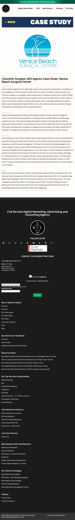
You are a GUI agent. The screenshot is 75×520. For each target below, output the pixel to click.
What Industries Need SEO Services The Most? (17, 363)
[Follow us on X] (10, 243)
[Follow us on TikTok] (40, 243)
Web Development (7, 451)
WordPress (5, 457)
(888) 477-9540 (6, 264)
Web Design (47, 8)
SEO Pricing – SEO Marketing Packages (14, 477)
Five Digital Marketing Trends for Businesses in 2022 (19, 366)
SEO (38, 8)
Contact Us (5, 437)
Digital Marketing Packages (10, 474)
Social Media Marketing (9, 386)
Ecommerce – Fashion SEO (10, 426)
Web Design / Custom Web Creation (13, 454)
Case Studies (5, 342)
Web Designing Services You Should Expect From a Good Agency (23, 356)
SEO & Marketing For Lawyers (11, 413)
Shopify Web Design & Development (13, 460)
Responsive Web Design (9, 447)
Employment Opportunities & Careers (14, 346)
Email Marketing (6, 402)
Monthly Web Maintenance (10, 484)
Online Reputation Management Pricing (14, 487)
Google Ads (5, 389)
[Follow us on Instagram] (16, 243)
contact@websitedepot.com (11, 261)
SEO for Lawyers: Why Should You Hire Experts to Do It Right (22, 359)
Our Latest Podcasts (8, 322)
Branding (4, 393)
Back (11, 22)
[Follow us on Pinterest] (51, 243)
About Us (4, 306)
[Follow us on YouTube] (34, 243)
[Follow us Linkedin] (46, 243)
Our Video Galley (7, 316)
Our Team (4, 309)
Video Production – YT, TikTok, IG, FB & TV (15, 396)
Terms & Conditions (8, 501)
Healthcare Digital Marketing (11, 419)
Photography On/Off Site (9, 399)
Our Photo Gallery (7, 312)
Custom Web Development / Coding (13, 463)
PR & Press (5, 319)
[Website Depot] (38, 227)
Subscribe (37, 295)
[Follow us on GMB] (28, 243)
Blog (2, 328)
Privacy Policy (6, 498)
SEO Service (51, 515)
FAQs (3, 325)
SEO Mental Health (7, 416)
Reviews (59, 8)
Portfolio (69, 8)
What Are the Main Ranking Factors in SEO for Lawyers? (20, 369)
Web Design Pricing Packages (11, 481)
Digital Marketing (25, 8)
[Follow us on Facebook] (4, 243)
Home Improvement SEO (9, 423)
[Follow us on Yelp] (21, 243)
